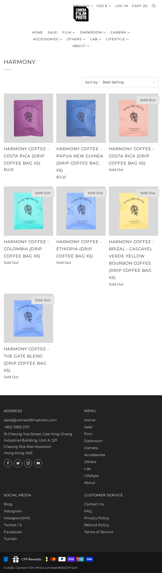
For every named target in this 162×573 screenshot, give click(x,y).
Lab (93, 39)
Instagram (13, 511)
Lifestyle (115, 39)
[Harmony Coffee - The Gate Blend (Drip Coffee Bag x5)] (28, 318)
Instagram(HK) (17, 518)
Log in (121, 6)
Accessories (45, 39)
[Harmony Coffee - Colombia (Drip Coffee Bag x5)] (28, 211)
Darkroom (91, 32)
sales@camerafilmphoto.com (30, 420)
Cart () (140, 6)
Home (37, 32)
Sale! (53, 32)
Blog (8, 504)
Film (66, 32)
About (79, 46)
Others (74, 39)
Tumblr (10, 539)
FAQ (88, 511)
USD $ (101, 6)
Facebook (13, 532)
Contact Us (94, 504)
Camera (118, 32)
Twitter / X (13, 525)
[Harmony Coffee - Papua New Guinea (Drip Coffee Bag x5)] (81, 118)
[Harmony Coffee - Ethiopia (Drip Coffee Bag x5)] (81, 211)
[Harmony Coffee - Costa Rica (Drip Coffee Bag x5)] (28, 118)
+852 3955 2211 (16, 427)
